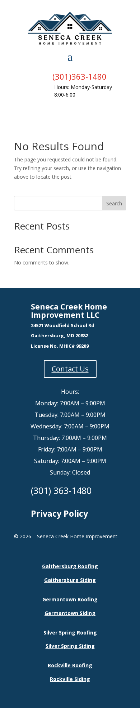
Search (114, 203)
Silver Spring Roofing (70, 632)
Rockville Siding (70, 679)
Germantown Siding (70, 613)
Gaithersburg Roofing (70, 566)
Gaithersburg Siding (70, 579)
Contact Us (70, 369)
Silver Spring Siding (70, 645)
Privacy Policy (59, 513)
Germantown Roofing (70, 599)
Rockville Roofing (70, 665)
